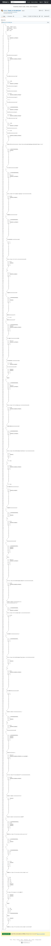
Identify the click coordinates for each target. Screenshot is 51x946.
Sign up (46, 2)
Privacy (14, 939)
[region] (25, 477)
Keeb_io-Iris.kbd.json (14, 10)
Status (22, 939)
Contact (33, 939)
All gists (28, 2)
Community (26, 939)
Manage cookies (38, 939)
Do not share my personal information (25, 940)
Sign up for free (6, 933)
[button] (40, 16)
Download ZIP (46, 16)
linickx (5, 10)
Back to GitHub (34, 2)
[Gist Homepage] (6, 2)
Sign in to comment (41, 933)
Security (18, 939)
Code (4, 16)
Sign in (41, 2)
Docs (30, 939)
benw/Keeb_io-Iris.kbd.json (12, 12)
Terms (11, 939)
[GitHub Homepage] (22, 943)
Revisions (11, 16)
